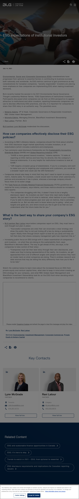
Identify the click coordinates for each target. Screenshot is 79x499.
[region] (39, 492)
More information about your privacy (55, 491)
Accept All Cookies (33, 495)
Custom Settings (19, 495)
